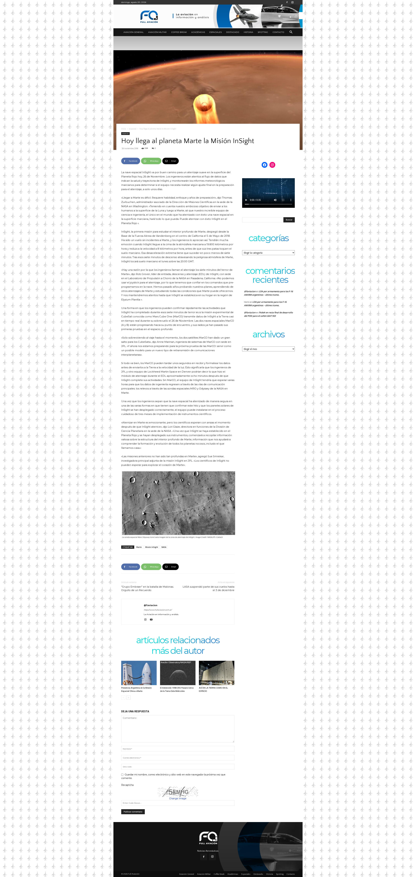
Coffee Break (179, 32)
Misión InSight (151, 547)
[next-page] (128, 698)
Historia (248, 32)
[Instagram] (292, 2)
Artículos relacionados (177, 640)
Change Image (177, 798)
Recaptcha (127, 785)
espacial (132, 129)
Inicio (123, 129)
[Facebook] (287, 2)
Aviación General (134, 32)
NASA (164, 547)
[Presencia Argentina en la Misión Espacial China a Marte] (139, 673)
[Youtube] (152, 620)
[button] (291, 32)
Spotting (263, 32)
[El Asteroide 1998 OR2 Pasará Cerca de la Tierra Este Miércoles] (177, 673)
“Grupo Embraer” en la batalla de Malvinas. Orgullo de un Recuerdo (147, 588)
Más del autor (177, 651)
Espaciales (215, 32)
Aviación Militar (157, 32)
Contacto (278, 32)
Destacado (232, 32)
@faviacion (150, 605)
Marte (139, 547)
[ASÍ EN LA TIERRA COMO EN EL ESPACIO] (216, 673)
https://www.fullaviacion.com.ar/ (158, 610)
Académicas (198, 32)
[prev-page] (123, 698)
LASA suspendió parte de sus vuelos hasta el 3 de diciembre (208, 588)
